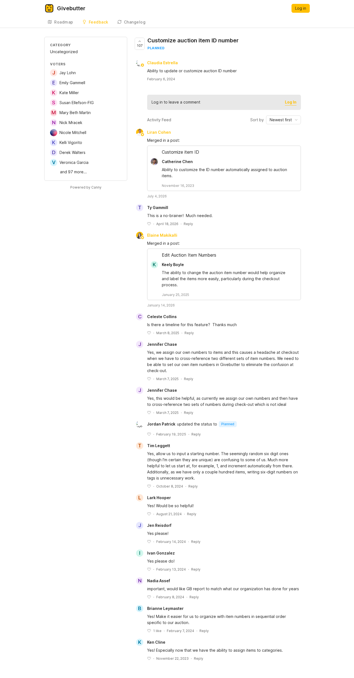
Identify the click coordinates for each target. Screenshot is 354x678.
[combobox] (283, 119)
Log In (290, 102)
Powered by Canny (85, 187)
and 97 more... (73, 171)
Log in (300, 8)
